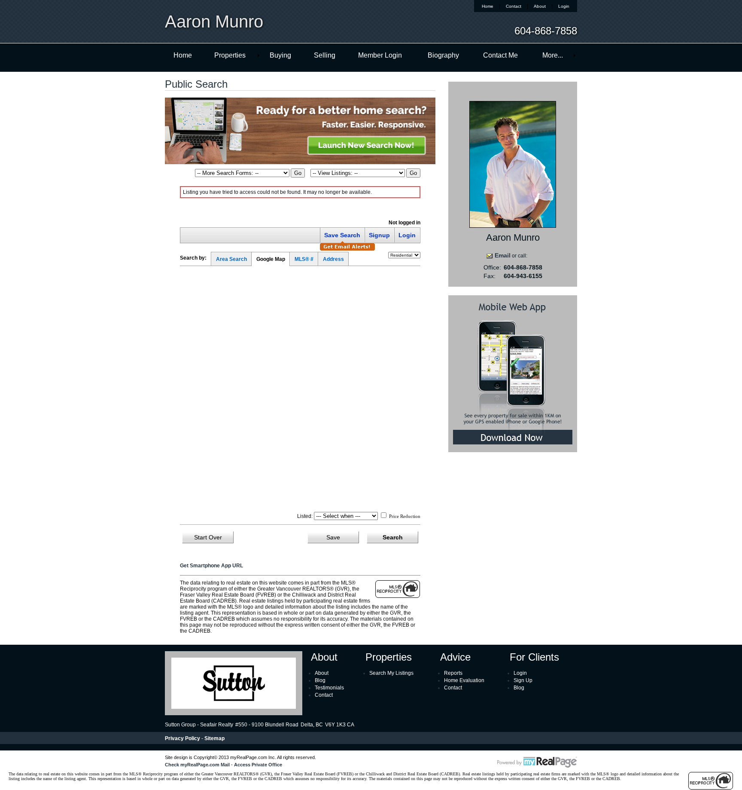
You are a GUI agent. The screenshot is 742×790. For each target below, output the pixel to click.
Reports (453, 673)
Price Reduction (404, 516)
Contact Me (500, 55)
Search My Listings (391, 673)
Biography (443, 55)
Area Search (231, 259)
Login (563, 6)
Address (333, 259)
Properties (230, 55)
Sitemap (214, 738)
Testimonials (329, 688)
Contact (513, 6)
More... (552, 55)
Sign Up (523, 680)
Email (503, 255)
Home (487, 6)
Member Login (380, 55)
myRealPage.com (537, 762)
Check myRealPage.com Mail (197, 764)
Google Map (270, 259)
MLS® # (304, 259)
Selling (324, 55)
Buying (280, 55)
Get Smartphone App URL (211, 566)
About (540, 6)
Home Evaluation (464, 680)
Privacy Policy (182, 738)
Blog (320, 680)
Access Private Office (258, 764)
